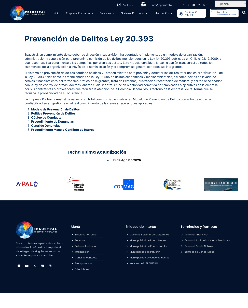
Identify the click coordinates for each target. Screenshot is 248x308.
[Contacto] (118, 5)
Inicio (56, 13)
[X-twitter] (188, 5)
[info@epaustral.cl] (143, 4)
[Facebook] (19, 266)
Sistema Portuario (132, 13)
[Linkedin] (199, 5)
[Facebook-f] (183, 5)
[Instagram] (204, 5)
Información (161, 13)
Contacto (128, 5)
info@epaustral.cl (162, 5)
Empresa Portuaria (78, 13)
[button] (244, 12)
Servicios (105, 13)
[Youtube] (193, 5)
